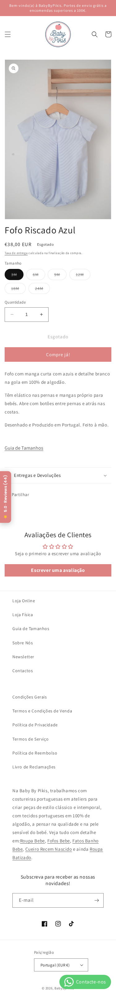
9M (60, 275)
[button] (8, 34)
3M (17, 275)
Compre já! (58, 354)
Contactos (22, 670)
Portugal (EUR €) (55, 965)
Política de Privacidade (35, 725)
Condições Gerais (29, 697)
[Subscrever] (96, 900)
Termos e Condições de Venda (42, 711)
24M (42, 289)
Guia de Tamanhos (24, 448)
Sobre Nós (22, 643)
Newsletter (23, 656)
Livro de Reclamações (34, 767)
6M (39, 275)
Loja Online (23, 600)
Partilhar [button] (20, 494)
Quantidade (15, 302)
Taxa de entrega (16, 253)
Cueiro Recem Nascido (48, 849)
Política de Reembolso (35, 753)
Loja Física (22, 614)
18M (18, 289)
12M (83, 275)
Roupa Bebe (32, 841)
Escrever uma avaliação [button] (58, 570)
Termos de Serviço (30, 739)
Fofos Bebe (58, 841)
